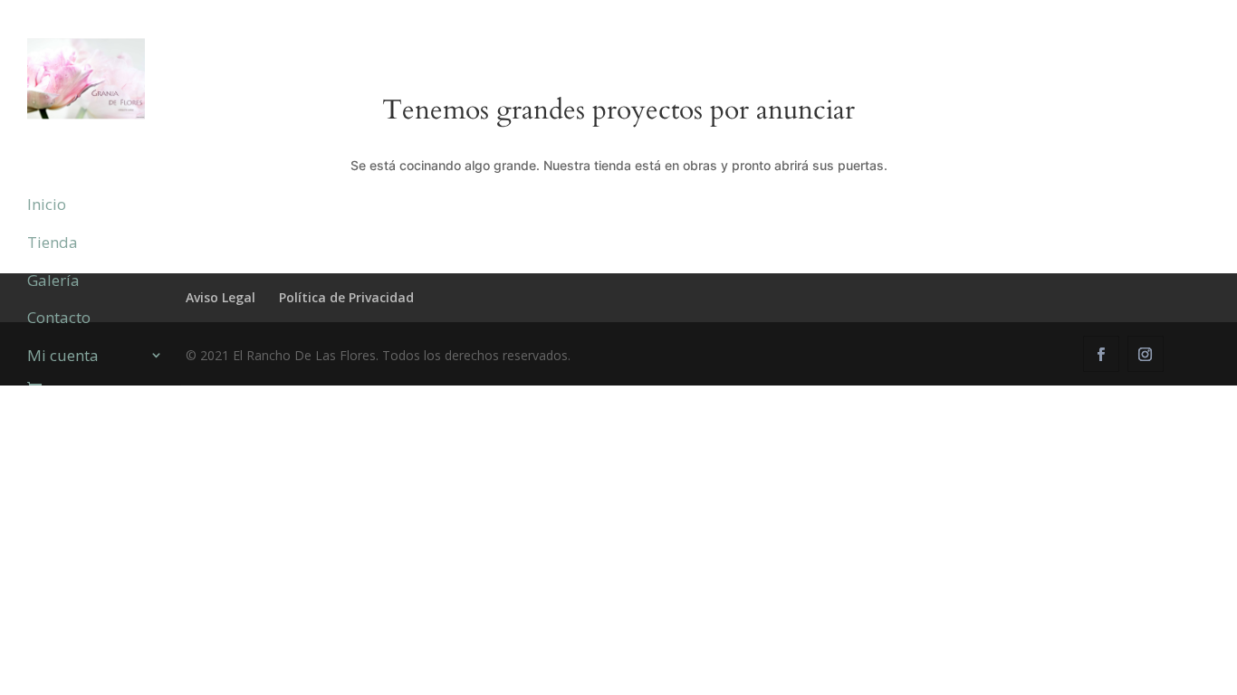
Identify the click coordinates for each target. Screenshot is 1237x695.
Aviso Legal (220, 297)
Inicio (46, 205)
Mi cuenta (63, 357)
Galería (53, 281)
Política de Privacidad (346, 297)
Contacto (59, 318)
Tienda (52, 243)
